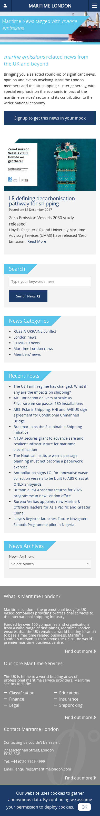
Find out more (79, 651)
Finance (15, 699)
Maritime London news (33, 348)
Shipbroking (70, 705)
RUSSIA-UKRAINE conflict (35, 331)
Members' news (27, 354)
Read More (36, 241)
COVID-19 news (27, 342)
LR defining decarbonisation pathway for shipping (42, 201)
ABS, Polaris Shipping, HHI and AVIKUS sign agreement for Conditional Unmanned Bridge (50, 415)
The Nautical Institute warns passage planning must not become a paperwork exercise (48, 461)
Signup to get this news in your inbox (50, 118)
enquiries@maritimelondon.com (43, 769)
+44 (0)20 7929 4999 (28, 761)
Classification (21, 693)
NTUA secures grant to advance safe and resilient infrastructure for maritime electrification (49, 444)
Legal (13, 705)
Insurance (67, 699)
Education (68, 693)
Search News (26, 296)
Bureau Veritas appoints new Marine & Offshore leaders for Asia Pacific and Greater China (52, 507)
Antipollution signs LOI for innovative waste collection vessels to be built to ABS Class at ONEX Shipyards (51, 478)
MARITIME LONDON (50, 6)
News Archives (21, 556)
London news (25, 337)
